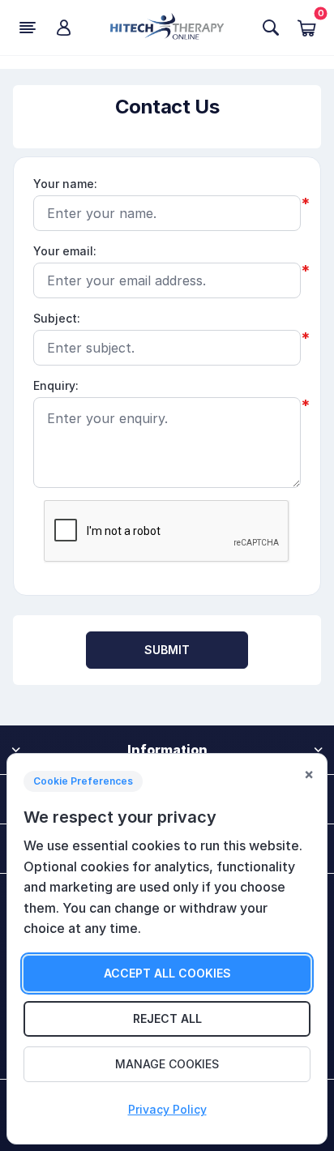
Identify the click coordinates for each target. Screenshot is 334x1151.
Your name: (65, 183)
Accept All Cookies (167, 973)
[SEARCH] (271, 27)
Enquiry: (56, 385)
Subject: (56, 318)
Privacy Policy (167, 1109)
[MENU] (27, 27)
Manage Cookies (167, 1064)
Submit (167, 650)
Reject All (167, 1018)
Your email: (64, 251)
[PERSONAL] (63, 27)
